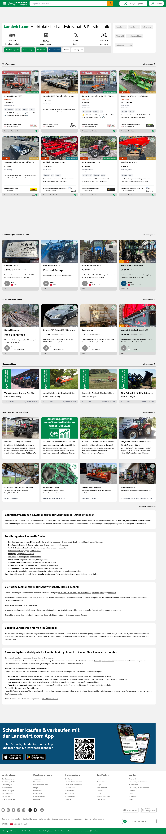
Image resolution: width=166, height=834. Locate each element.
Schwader (40, 545)
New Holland (77, 542)
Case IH (125, 633)
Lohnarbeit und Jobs (124, 45)
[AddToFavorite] (36, 73)
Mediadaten (16, 818)
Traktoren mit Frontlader (48, 542)
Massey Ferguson (11, 636)
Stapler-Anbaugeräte (73, 571)
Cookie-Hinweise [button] (30, 818)
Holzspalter (62, 548)
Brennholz (112, 592)
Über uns (5, 818)
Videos (66, 49)
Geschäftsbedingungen (61, 818)
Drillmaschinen (35, 556)
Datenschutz (44, 818)
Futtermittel (146, 27)
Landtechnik (121, 27)
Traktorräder (30, 559)
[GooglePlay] (35, 757)
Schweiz (132, 790)
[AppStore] (12, 757)
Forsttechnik (134, 27)
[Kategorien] (30, 810)
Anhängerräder (42, 559)
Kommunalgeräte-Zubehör (88, 610)
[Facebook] (13, 810)
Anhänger (37, 799)
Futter (102, 592)
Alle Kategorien (7, 793)
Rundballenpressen (61, 545)
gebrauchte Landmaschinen (71, 520)
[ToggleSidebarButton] (4, 3)
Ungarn (102, 660)
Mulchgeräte (24, 556)
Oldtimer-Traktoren (95, 542)
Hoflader (32, 568)
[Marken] (35, 810)
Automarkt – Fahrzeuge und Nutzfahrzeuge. (21, 605)
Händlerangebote (12, 49)
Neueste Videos (9, 363)
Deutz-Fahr (101, 799)
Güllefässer (43, 562)
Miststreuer (52, 562)
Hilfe (6, 823)
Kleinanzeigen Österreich (138, 781)
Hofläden (95, 592)
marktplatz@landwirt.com (91, 831)
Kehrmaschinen (42, 568)
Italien (96, 660)
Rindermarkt (69, 787)
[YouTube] (3, 810)
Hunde (51, 597)
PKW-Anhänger (28, 553)
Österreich (132, 779)
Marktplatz (41, 49)
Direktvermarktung (134, 36)
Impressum (78, 818)
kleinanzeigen (28, 49)
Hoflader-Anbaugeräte (55, 571)
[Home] (18, 3)
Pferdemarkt (69, 790)
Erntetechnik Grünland (73, 781)
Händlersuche (54, 49)
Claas (85, 542)
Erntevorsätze (43, 565)
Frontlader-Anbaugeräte (37, 571)
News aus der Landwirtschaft (15, 412)
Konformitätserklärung (94, 818)
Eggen (26, 550)
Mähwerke (31, 545)
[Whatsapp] (24, 810)
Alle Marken (5, 796)
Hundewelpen (59, 597)
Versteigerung (78, 49)
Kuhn (40, 636)
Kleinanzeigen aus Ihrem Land (15, 234)
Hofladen (68, 799)
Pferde (39, 597)
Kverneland (60, 636)
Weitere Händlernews (147, 506)
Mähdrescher (32, 565)
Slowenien (110, 660)
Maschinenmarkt (7, 779)
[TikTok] (18, 810)
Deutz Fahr (33, 636)
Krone (45, 636)
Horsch (79, 636)
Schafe (45, 597)
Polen (131, 799)
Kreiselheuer (49, 545)
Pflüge (38, 550)
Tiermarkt (120, 36)
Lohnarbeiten (125, 597)
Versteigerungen (7, 790)
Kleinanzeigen (6, 784)
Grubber (33, 550)
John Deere (62, 542)
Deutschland (133, 784)
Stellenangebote (93, 597)
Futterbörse (69, 793)
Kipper (19, 553)
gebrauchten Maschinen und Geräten (50, 633)
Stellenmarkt (70, 796)
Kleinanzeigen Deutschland (139, 787)
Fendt (69, 542)
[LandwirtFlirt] (42, 810)
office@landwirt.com (50, 698)
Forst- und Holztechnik (73, 784)
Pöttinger (51, 636)
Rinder (33, 597)
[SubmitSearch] (110, 3)
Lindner (119, 633)
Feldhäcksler (54, 565)
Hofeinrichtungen (67, 610)
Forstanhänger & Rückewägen (45, 548)
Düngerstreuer (32, 562)
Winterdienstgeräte (56, 568)
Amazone (68, 636)
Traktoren (73, 592)
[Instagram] (8, 810)
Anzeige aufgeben (8, 799)
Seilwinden (29, 548)
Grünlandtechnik (84, 592)
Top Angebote (8, 64)
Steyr (99, 633)
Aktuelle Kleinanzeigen (12, 299)
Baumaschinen (63, 592)
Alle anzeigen (148, 64)
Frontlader (23, 571)
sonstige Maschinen (113, 610)
